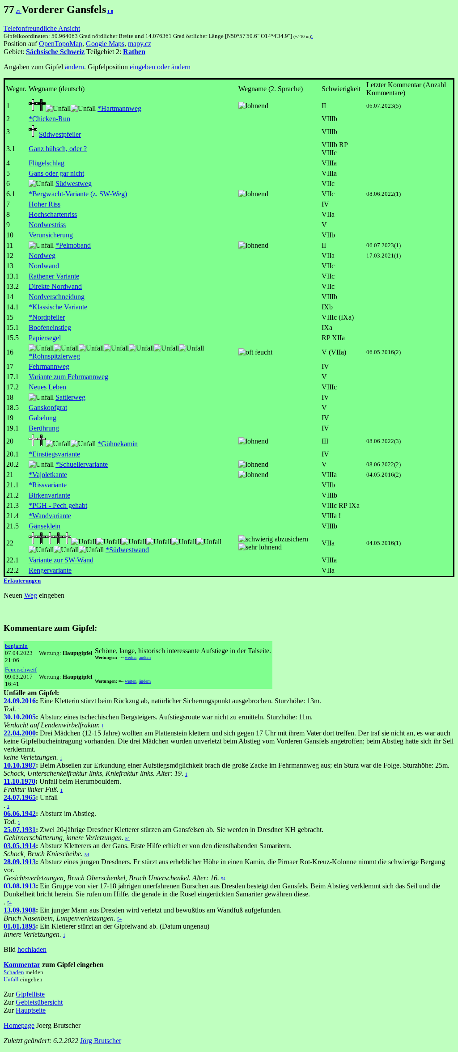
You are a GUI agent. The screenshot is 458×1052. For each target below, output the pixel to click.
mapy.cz (139, 43)
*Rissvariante (48, 485)
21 (18, 11)
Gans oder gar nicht (56, 173)
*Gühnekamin (118, 444)
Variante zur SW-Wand (61, 560)
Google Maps (105, 43)
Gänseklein (44, 526)
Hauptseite (31, 1010)
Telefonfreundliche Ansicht (42, 28)
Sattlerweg (70, 397)
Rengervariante (50, 570)
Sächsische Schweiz (55, 51)
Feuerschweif (21, 669)
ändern (74, 67)
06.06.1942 (20, 813)
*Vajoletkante (48, 474)
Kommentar (22, 964)
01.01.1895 (20, 926)
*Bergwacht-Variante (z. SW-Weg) (78, 194)
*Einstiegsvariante (54, 454)
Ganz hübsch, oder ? (58, 148)
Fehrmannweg (49, 366)
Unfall (11, 979)
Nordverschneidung (57, 296)
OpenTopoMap (60, 43)
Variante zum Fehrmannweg (68, 376)
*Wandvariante (50, 516)
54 (127, 838)
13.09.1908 (20, 910)
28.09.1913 (20, 862)
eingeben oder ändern (160, 67)
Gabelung (42, 418)
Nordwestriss (47, 224)
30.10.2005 (20, 717)
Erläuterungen (22, 580)
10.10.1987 (20, 765)
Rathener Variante (54, 276)
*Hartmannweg (119, 108)
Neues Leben (47, 387)
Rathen (134, 51)
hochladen (32, 949)
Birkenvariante (49, 495)
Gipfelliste (30, 994)
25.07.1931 (20, 829)
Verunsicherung (51, 235)
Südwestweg (73, 183)
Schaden (14, 972)
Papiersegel (45, 338)
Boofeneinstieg (50, 327)
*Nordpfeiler (47, 317)
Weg (30, 595)
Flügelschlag (46, 163)
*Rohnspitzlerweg (54, 356)
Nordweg (42, 255)
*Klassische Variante (58, 307)
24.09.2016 (20, 701)
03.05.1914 (20, 845)
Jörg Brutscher (100, 1040)
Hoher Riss (44, 204)
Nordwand (44, 266)
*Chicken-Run (49, 119)
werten (130, 657)
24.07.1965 (20, 797)
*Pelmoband (73, 245)
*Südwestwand (127, 549)
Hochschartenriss (53, 214)
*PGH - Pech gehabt (58, 505)
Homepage (19, 1025)
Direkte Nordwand (55, 286)
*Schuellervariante (81, 464)
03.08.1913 (20, 886)
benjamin (16, 645)
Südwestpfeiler (60, 134)
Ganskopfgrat (48, 407)
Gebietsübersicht (39, 1002)
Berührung (44, 428)
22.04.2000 (20, 733)
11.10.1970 (19, 781)
